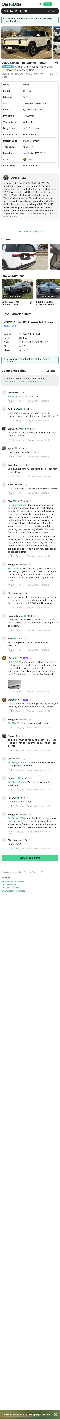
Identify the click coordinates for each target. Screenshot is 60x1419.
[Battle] (4, 638)
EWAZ (26, 334)
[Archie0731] (4, 392)
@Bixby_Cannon (16, 396)
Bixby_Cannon (15, 465)
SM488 (11, 758)
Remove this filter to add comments (22, 381)
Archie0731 (13, 392)
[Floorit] (4, 736)
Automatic (16, 872)
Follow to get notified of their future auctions (27, 360)
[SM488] (4, 758)
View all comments (30, 857)
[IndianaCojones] (4, 616)
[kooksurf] (4, 484)
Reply (18, 401)
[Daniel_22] (4, 778)
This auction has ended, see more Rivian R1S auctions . (29, 20)
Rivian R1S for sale (11, 887)
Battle (11, 638)
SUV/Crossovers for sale (13, 890)
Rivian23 (12, 798)
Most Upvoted (48, 371)
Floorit (11, 736)
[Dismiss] (55, 1414)
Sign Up (47, 4)
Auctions (5, 872)
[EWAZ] (20, 334)
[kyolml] (4, 448)
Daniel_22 (13, 778)
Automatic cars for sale (13, 881)
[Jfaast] (24, 159)
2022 (41, 872)
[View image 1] (14, 684)
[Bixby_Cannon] (4, 465)
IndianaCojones (16, 616)
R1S (25, 90)
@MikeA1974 (14, 662)
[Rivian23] (4, 798)
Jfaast (30, 159)
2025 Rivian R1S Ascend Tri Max (10, 303)
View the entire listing (28, 231)
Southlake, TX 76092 (34, 153)
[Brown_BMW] (4, 429)
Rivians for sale (9, 884)
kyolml (11, 448)
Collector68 (14, 409)
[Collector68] (4, 409)
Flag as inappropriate (37, 401)
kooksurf (12, 484)
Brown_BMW (14, 429)
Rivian (26, 84)
